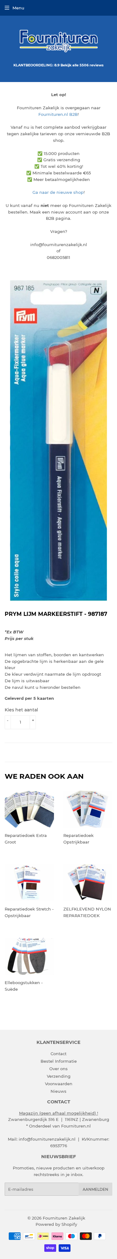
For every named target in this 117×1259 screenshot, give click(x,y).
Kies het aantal (21, 710)
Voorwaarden (58, 1083)
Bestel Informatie (59, 1061)
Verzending (59, 1076)
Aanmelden (95, 1189)
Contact (58, 1053)
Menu (18, 7)
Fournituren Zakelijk (64, 1217)
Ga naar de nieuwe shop (58, 192)
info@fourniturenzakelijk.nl (47, 1139)
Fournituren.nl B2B (58, 114)
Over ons (58, 1068)
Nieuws (58, 1091)
